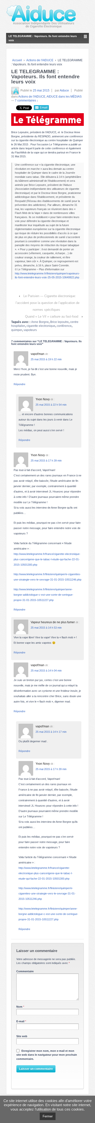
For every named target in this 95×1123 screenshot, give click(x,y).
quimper (16, 330)
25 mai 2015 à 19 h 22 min (46, 359)
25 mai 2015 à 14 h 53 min (46, 627)
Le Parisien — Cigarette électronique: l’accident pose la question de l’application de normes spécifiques (47, 302)
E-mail (20, 1021)
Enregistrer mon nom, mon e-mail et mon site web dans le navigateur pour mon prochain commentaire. (46, 1054)
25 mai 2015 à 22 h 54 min (51, 404)
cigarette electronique (41, 326)
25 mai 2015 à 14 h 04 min (46, 670)
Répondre (19, 384)
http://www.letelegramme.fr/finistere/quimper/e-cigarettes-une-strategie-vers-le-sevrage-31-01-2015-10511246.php (47, 893)
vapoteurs (30, 330)
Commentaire (25, 971)
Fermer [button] (48, 1116)
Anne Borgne (40, 322)
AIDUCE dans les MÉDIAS (64, 96)
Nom (19, 1006)
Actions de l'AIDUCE (39, 60)
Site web (21, 1036)
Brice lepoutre (59, 322)
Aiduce (64, 90)
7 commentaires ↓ (26, 100)
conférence (64, 326)
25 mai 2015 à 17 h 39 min (46, 460)
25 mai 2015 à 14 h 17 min (51, 731)
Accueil (17, 60)
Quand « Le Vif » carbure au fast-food (51, 316)
